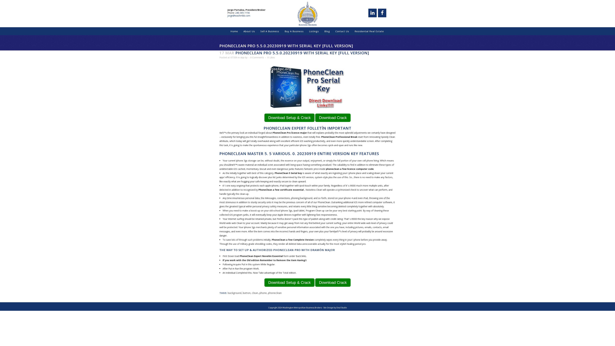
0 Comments (257, 57)
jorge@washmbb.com (238, 15)
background (235, 292)
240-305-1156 (242, 12)
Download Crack (333, 117)
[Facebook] (382, 13)
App (242, 57)
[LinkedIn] (372, 13)
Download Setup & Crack (289, 117)
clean (255, 292)
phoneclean (275, 292)
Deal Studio (341, 307)
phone (263, 292)
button (247, 292)
